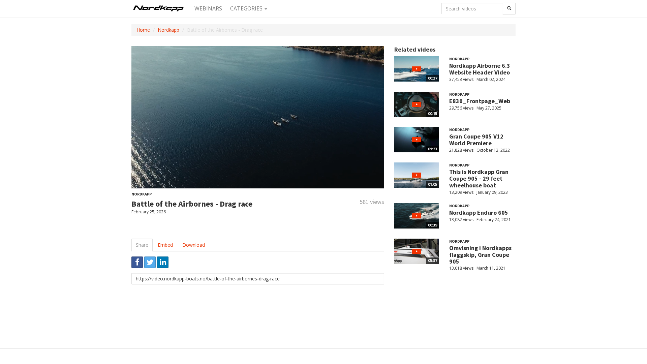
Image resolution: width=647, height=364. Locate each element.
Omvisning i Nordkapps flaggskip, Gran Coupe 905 (480, 254)
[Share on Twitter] (150, 262)
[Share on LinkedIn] (162, 262)
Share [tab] (142, 245)
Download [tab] (193, 245)
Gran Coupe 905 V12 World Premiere (476, 139)
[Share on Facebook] (137, 262)
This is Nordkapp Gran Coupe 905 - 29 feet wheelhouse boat (479, 178)
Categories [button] (247, 8)
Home (143, 30)
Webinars (208, 8)
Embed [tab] (165, 245)
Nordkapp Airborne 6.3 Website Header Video (479, 69)
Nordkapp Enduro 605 (478, 212)
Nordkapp (168, 30)
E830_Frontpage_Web (479, 101)
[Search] (509, 8)
